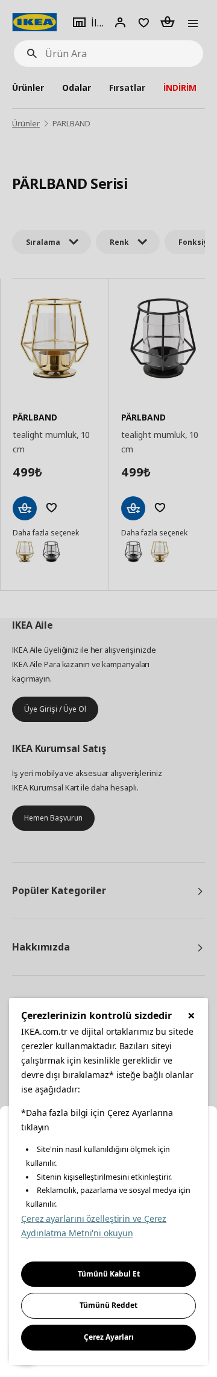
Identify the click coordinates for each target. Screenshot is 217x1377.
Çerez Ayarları (109, 1337)
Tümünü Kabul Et (109, 1274)
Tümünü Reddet (108, 1305)
